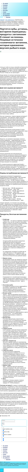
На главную (5, 3)
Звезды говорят (6, 14)
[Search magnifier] (3, 424)
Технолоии (8, 17)
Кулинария (5, 5)
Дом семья (5, 10)
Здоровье (5, 8)
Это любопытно (6, 15)
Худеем (4, 12)
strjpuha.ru (8, 462)
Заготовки (5, 7)
